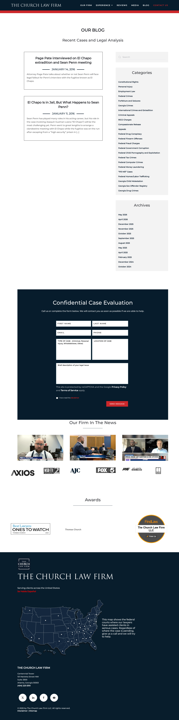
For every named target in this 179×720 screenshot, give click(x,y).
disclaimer (75, 398)
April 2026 (123, 219)
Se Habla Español (26, 591)
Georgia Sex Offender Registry (132, 186)
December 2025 (125, 224)
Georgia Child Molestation (130, 181)
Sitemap (33, 711)
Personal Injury (125, 86)
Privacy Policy (119, 387)
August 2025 (124, 243)
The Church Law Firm (33, 667)
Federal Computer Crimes (130, 162)
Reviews (122, 5)
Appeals (122, 129)
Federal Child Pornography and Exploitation (139, 153)
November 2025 (125, 229)
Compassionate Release (129, 124)
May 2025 (122, 248)
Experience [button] (103, 5)
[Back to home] (36, 5)
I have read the (69, 398)
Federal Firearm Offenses (130, 138)
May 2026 (122, 214)
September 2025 (126, 238)
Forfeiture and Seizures (129, 101)
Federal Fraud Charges (129, 143)
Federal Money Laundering (131, 167)
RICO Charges (124, 120)
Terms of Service (69, 390)
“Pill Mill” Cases (125, 172)
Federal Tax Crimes (127, 157)
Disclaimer (22, 711)
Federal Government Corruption (133, 148)
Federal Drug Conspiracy (130, 134)
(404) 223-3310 (24, 685)
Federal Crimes (125, 96)
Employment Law (126, 91)
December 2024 (126, 262)
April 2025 (123, 252)
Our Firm (86, 5)
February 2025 (125, 257)
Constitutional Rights (128, 82)
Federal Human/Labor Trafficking (133, 176)
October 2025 (124, 233)
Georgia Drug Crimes (128, 190)
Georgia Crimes (125, 105)
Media (135, 5)
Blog (146, 5)
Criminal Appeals (126, 115)
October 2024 (124, 266)
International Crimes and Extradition (135, 110)
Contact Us (160, 5)
